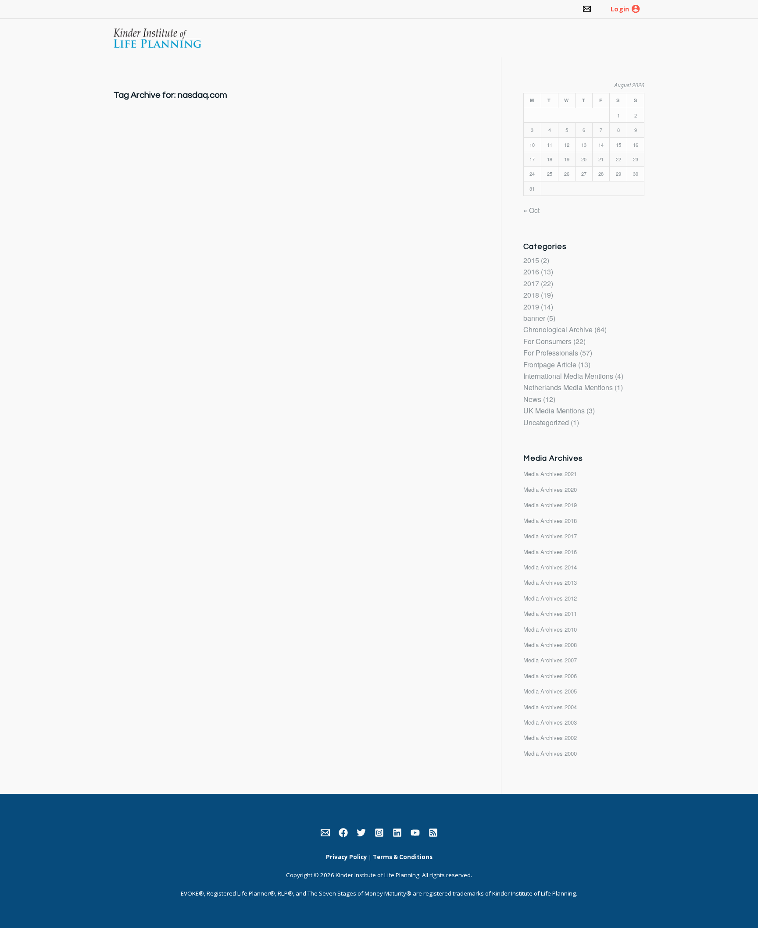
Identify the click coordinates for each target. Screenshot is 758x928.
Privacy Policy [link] (346, 857)
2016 (531, 272)
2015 (531, 260)
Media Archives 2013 (550, 582)
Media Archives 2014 (550, 567)
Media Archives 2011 (550, 613)
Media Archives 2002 (550, 737)
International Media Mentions (568, 376)
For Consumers (547, 341)
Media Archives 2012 (550, 598)
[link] (587, 9)
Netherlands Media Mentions (568, 387)
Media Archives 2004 (550, 707)
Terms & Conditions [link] (403, 857)
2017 (531, 283)
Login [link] (620, 9)
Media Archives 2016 (550, 552)
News (532, 399)
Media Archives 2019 (550, 505)
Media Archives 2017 (550, 536)
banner (534, 318)
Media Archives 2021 (550, 473)
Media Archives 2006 (550, 676)
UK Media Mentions (554, 410)
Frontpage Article (549, 364)
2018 (531, 295)
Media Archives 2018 (550, 520)
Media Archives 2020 (550, 489)
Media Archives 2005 (550, 691)
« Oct (531, 210)
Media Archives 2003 (550, 722)
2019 (531, 307)
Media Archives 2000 (550, 753)
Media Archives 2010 (550, 629)
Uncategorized (546, 422)
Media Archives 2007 (550, 660)
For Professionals (550, 353)
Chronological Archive (558, 329)
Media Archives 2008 (550, 644)
